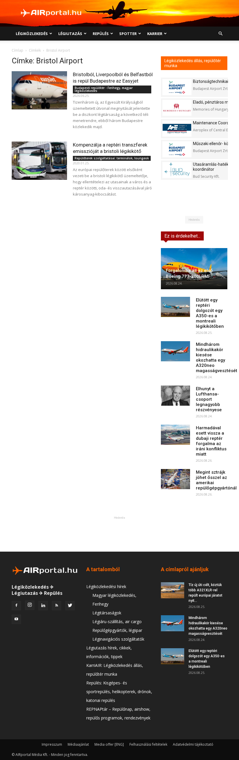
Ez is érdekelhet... (182, 236)
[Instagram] (29, 605)
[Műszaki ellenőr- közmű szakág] (176, 149)
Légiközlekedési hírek (106, 586)
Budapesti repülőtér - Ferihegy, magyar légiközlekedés (104, 89)
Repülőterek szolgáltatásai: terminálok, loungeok (112, 158)
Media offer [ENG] (109, 744)
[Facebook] (16, 605)
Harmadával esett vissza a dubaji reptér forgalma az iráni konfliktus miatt (211, 441)
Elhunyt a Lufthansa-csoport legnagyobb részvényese (209, 399)
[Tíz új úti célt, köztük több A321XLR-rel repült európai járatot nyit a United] (172, 590)
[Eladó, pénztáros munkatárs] (176, 108)
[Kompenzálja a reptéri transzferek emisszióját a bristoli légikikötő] (39, 161)
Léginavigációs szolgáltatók (118, 639)
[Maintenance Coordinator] (176, 129)
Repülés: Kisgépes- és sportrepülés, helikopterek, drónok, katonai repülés (119, 691)
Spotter (128, 33)
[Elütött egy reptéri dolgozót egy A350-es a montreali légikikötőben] (175, 307)
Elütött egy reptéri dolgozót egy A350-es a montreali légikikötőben (210, 313)
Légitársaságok (106, 613)
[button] (220, 33)
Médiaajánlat (78, 744)
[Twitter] (70, 605)
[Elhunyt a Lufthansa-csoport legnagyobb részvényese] (175, 396)
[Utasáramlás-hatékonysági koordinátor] (176, 170)
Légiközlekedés (32, 33)
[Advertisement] (119, 534)
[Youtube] (16, 619)
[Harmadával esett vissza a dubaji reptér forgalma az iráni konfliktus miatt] (175, 435)
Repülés (101, 33)
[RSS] (56, 605)
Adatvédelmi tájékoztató (193, 744)
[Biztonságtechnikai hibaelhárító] (176, 87)
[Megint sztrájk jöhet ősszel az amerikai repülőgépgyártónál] (175, 479)
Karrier (154, 33)
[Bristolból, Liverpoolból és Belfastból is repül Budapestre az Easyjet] (39, 90)
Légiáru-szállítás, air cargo (117, 621)
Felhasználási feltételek (148, 744)
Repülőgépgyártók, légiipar (117, 630)
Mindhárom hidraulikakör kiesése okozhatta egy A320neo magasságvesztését (216, 357)
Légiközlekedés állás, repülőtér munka (192, 63)
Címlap (17, 50)
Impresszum (52, 744)
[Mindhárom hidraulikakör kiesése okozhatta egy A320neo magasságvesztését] (175, 351)
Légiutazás (70, 33)
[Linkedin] (43, 605)
